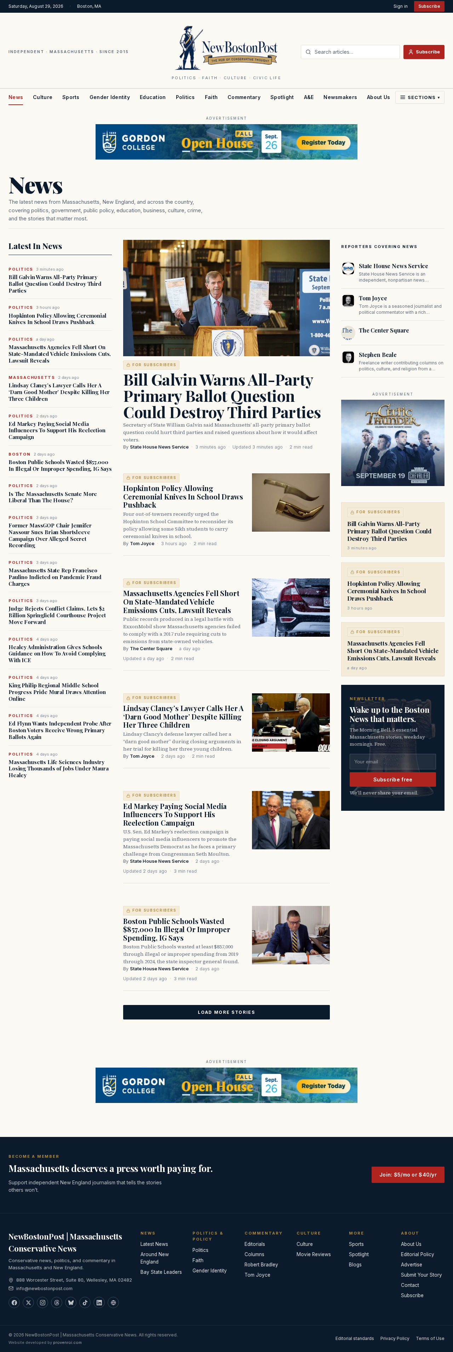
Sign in (401, 6)
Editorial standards (355, 1338)
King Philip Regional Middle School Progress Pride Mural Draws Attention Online (57, 692)
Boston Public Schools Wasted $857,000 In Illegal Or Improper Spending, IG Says (60, 465)
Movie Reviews (314, 1254)
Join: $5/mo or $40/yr (408, 1175)
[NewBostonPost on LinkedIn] (99, 1302)
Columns (254, 1254)
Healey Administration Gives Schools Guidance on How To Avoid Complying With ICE (56, 654)
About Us (378, 97)
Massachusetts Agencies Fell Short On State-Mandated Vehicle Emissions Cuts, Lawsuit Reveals (59, 354)
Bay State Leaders (161, 1272)
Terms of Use (430, 1338)
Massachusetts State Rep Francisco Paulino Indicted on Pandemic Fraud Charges (55, 577)
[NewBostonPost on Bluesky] (70, 1302)
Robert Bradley (261, 1264)
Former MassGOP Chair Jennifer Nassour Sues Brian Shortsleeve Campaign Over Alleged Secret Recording (50, 535)
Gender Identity (110, 97)
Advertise (411, 1264)
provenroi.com (67, 1342)
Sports (71, 97)
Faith (211, 97)
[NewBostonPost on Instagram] (42, 1302)
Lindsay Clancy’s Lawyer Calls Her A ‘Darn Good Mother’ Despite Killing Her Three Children (59, 392)
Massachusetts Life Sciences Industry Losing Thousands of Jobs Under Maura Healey (58, 769)
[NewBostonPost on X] (28, 1302)
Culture (42, 97)
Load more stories (226, 1012)
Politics (185, 97)
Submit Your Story (421, 1275)
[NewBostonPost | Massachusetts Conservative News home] (227, 47)
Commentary (244, 97)
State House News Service (159, 447)
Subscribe (429, 6)
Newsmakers (340, 97)
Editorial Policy (417, 1254)
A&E (309, 97)
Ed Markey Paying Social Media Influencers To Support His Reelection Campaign (56, 430)
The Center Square (151, 648)
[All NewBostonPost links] (113, 1302)
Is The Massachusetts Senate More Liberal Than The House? (52, 497)
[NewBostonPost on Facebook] (14, 1302)
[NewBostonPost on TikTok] (85, 1302)
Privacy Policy (394, 1338)
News (15, 97)
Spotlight (282, 97)
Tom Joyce (142, 543)
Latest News (154, 1244)
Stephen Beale (378, 354)
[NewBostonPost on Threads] (56, 1302)
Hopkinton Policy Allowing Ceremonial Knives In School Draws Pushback (57, 319)
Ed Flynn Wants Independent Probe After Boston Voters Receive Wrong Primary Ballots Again (59, 730)
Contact (410, 1285)
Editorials (255, 1244)
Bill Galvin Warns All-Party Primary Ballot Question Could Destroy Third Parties (55, 284)
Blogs (355, 1264)
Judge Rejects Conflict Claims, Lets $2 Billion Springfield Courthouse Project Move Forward (56, 615)
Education (153, 97)
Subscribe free (393, 779)
